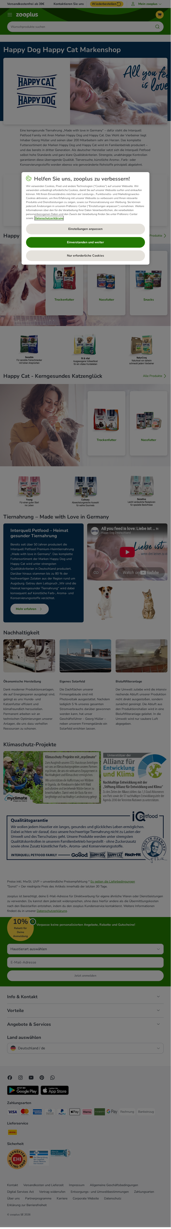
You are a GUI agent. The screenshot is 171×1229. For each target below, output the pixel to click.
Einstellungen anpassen (85, 229)
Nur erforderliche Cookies (85, 255)
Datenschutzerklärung (49, 218)
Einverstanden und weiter (85, 242)
